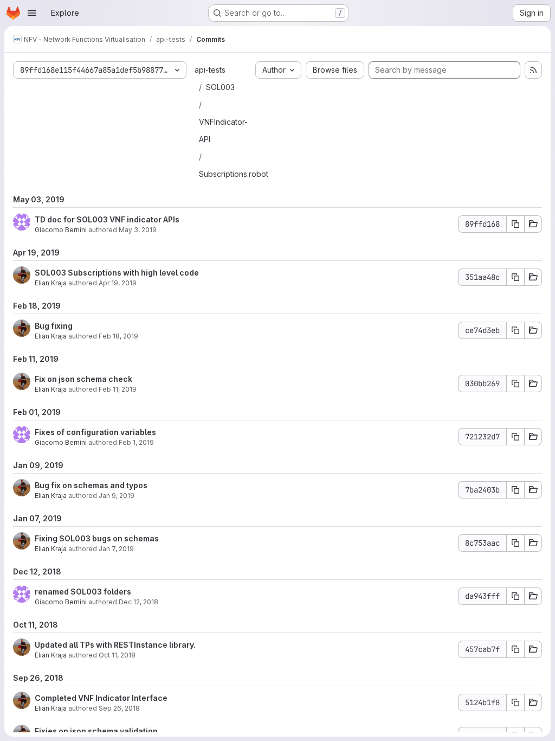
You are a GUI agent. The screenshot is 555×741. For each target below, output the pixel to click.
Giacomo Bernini (61, 230)
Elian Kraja (51, 283)
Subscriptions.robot (233, 173)
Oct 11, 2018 (117, 655)
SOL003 (220, 87)
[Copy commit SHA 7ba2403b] (515, 490)
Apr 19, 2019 (118, 283)
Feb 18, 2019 (118, 336)
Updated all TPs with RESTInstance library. (115, 644)
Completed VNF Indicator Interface (101, 697)
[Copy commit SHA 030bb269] (515, 383)
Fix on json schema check (83, 379)
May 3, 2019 (138, 230)
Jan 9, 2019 (116, 495)
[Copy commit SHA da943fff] (515, 596)
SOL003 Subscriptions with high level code (117, 272)
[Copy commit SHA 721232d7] (515, 436)
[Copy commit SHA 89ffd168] (515, 224)
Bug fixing (54, 325)
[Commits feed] (533, 70)
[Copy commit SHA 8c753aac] (515, 543)
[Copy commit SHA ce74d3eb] (515, 330)
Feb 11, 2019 (118, 389)
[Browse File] (533, 224)
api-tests (210, 69)
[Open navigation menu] (32, 13)
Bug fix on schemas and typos (91, 485)
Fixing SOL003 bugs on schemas (97, 538)
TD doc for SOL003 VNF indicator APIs (107, 219)
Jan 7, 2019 (116, 549)
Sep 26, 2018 (119, 708)
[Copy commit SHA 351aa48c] (515, 277)
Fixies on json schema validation (96, 731)
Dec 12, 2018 (138, 602)
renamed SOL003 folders (83, 591)
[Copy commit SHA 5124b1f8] (515, 702)
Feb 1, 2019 (136, 442)
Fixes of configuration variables (95, 432)
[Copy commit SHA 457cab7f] (515, 649)
